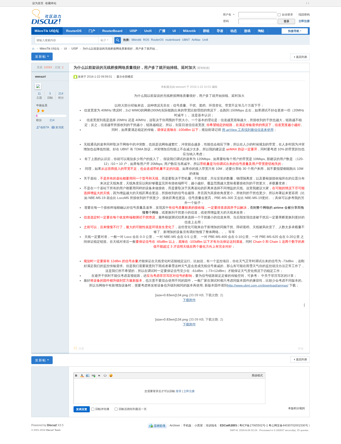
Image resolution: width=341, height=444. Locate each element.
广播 (162, 31)
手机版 (187, 425)
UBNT (186, 39)
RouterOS (73, 31)
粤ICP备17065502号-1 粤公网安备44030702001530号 (273, 425)
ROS (146, 39)
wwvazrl (40, 76)
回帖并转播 (102, 409)
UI (174, 31)
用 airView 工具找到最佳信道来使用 (247, 130)
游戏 (247, 31)
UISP (133, 31)
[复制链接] (203, 67)
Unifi (148, 31)
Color (82, 375)
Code (105, 375)
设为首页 (37, 3)
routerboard (172, 39)
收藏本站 (50, 3)
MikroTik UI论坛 (47, 31)
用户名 (227, 14)
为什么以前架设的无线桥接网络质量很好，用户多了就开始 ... (120, 48)
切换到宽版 (308, 3)
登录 (178, 391)
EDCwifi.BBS (228, 425)
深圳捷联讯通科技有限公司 (33, 48)
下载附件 (189, 300)
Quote (99, 375)
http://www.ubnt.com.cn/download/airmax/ (257, 285)
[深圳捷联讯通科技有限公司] (46, 16)
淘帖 (261, 31)
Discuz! (52, 425)
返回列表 (301, 57)
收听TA (44, 127)
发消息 (59, 127)
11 (39, 93)
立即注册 (304, 21)
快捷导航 (293, 31)
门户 (92, 31)
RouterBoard (112, 31)
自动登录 (287, 14)
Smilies (111, 375)
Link (93, 375)
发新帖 (40, 56)
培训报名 (211, 425)
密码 (226, 21)
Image (87, 375)
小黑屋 (198, 425)
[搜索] (117, 40)
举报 (300, 348)
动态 (233, 31)
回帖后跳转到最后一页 (133, 409)
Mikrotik (189, 31)
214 (60, 93)
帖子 (103, 40)
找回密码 (304, 14)
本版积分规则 (296, 408)
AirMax (196, 39)
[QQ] (157, 425)
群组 (206, 31)
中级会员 (41, 105)
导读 (220, 31)
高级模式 (257, 375)
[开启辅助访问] (303, 3)
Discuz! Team (53, 430)
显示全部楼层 (124, 76)
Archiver (175, 425)
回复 (81, 348)
